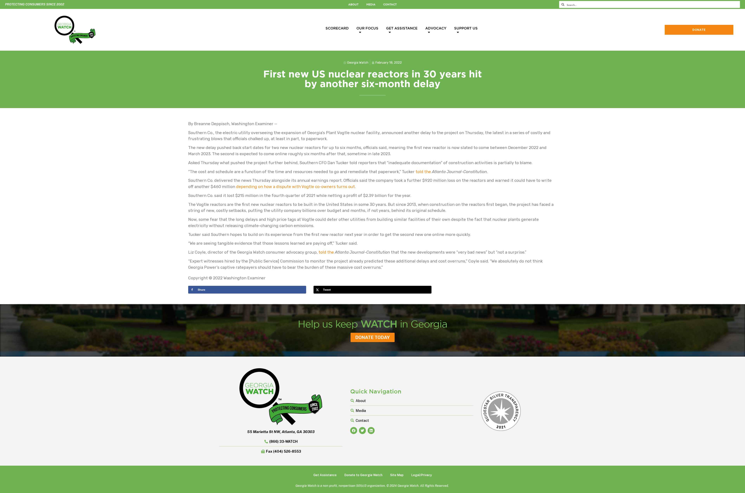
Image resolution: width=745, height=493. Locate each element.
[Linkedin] (371, 430)
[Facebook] (353, 430)
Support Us (466, 28)
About (353, 4)
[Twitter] (362, 430)
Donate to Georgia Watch (363, 475)
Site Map (397, 475)
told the (423, 171)
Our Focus (367, 28)
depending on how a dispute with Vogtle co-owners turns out (295, 186)
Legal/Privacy (421, 475)
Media (370, 4)
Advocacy (435, 28)
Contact (390, 4)
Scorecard (337, 28)
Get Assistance (402, 28)
